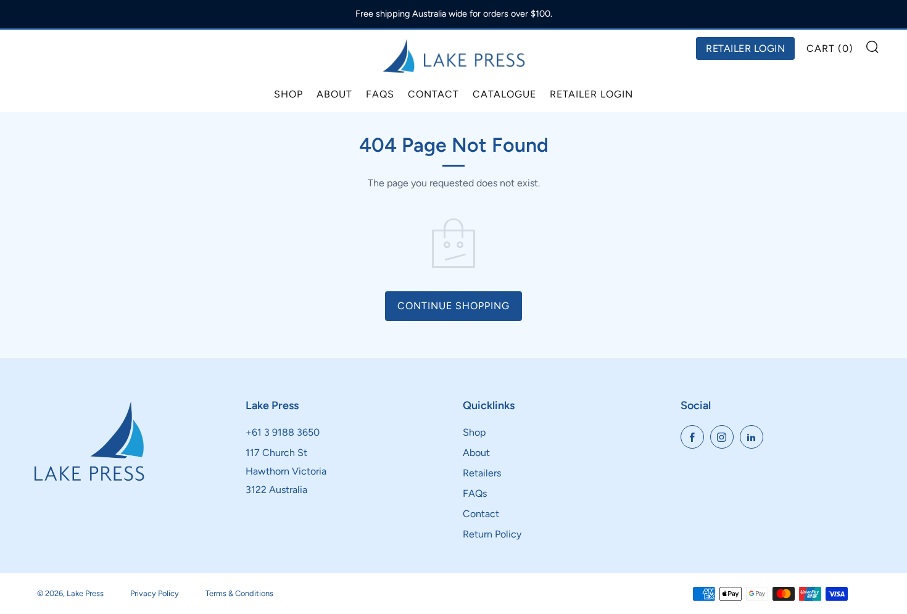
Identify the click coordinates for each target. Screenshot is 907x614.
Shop (288, 94)
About (334, 94)
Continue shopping (453, 306)
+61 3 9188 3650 (283, 432)
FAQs (380, 94)
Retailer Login (591, 94)
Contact (433, 94)
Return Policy (492, 534)
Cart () (829, 48)
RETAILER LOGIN (745, 48)
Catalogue (504, 94)
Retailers (482, 473)
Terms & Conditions (239, 593)
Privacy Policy (154, 593)
